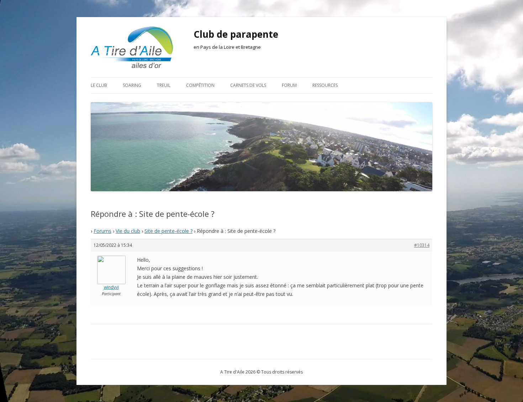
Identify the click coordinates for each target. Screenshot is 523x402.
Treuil (163, 85)
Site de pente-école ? (168, 231)
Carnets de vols (248, 85)
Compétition (200, 85)
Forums (102, 231)
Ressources (325, 85)
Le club (99, 85)
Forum (289, 85)
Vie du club (128, 231)
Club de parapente (236, 34)
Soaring (132, 85)
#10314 (421, 245)
